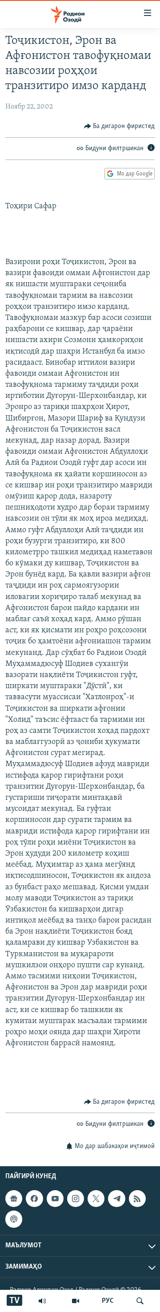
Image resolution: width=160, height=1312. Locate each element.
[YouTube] (75, 1301)
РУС (108, 1300)
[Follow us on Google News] (13, 1198)
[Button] (119, 126)
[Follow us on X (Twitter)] (96, 1198)
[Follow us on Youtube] (55, 1198)
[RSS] (137, 1198)
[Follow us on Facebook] (34, 1198)
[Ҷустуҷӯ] (140, 1301)
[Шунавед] (42, 1301)
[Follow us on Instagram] (75, 1198)
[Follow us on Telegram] (116, 1198)
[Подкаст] (13, 1219)
